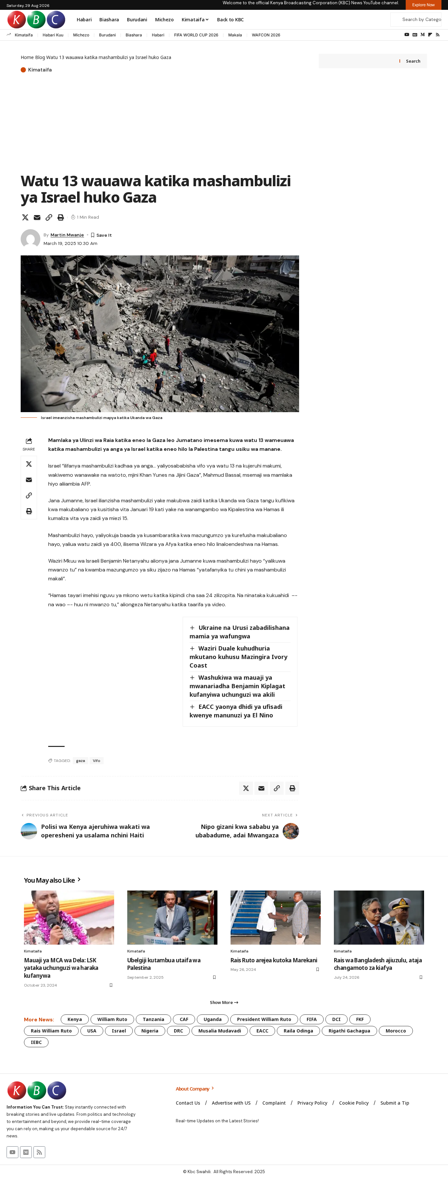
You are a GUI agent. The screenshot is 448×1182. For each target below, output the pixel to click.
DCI (336, 1019)
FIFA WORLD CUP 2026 (196, 34)
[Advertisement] (160, 123)
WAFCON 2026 (266, 34)
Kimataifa (24, 34)
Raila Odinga (298, 1031)
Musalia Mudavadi (219, 1031)
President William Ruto (264, 1019)
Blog (40, 57)
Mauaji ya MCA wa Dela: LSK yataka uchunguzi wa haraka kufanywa (61, 968)
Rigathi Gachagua (349, 1031)
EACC (262, 1031)
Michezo (81, 34)
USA (91, 1031)
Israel (119, 1031)
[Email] (37, 217)
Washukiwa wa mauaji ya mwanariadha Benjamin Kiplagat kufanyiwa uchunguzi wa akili (237, 685)
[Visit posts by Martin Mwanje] (30, 239)
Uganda (213, 1019)
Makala (235, 34)
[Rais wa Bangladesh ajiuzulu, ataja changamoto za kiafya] (379, 918)
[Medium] (422, 34)
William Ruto (112, 1019)
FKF (360, 1019)
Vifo (96, 760)
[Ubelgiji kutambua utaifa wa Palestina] (172, 918)
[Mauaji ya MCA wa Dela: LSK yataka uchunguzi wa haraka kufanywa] (69, 918)
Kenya (75, 1019)
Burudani (107, 34)
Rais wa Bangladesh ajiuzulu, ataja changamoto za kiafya (378, 964)
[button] (48, 217)
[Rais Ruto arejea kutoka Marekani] (276, 918)
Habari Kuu (53, 34)
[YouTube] (407, 34)
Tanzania (153, 1019)
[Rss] (437, 34)
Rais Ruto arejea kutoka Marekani (274, 960)
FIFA (312, 1019)
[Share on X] (25, 217)
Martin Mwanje (67, 235)
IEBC (36, 1042)
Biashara (134, 34)
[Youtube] (12, 1152)
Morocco (396, 1031)
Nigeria (149, 1031)
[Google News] (415, 34)
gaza (80, 760)
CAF (184, 1019)
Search (413, 61)
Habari (158, 34)
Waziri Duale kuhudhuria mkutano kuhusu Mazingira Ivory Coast (238, 656)
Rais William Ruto (51, 1031)
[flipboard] (430, 34)
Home (27, 57)
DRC (178, 1031)
